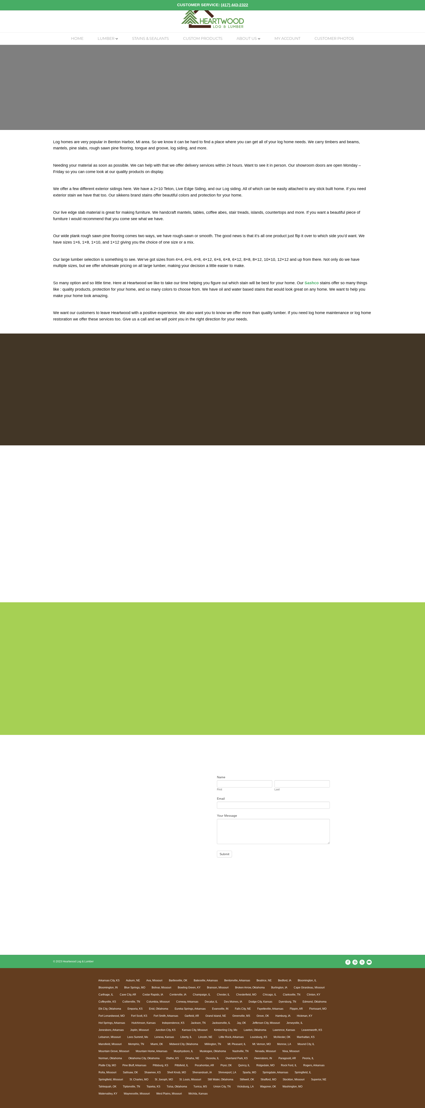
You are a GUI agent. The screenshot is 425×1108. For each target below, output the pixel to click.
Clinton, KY (313, 994)
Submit (224, 854)
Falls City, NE (243, 1008)
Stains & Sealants (150, 38)
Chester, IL (223, 994)
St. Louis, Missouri (190, 1079)
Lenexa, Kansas (164, 1037)
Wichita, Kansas (198, 1093)
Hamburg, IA (282, 1015)
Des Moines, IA (233, 1001)
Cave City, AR (128, 994)
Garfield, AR (192, 1015)
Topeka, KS (153, 1086)
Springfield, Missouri (111, 1079)
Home (77, 38)
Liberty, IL (186, 1037)
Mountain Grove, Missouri (114, 1051)
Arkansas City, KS (109, 980)
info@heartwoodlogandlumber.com (128, 828)
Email (221, 798)
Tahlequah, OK (107, 1086)
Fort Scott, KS (139, 1015)
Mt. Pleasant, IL (237, 1044)
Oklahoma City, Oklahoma (144, 1058)
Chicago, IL (269, 994)
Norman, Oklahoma (110, 1058)
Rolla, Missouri (107, 1072)
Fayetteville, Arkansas (270, 1008)
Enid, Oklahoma (158, 1008)
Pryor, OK (226, 1065)
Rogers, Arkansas (314, 1065)
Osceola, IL (212, 1058)
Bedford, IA (284, 980)
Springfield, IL (303, 1072)
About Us (247, 38)
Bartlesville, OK (178, 980)
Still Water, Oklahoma (220, 1079)
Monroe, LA (284, 1044)
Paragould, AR (287, 1058)
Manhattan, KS (306, 1037)
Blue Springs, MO (134, 987)
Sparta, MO (249, 1072)
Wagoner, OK (268, 1086)
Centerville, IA (178, 994)
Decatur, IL (211, 1001)
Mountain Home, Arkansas (151, 1051)
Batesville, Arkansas (206, 980)
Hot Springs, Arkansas (112, 1022)
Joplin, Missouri (139, 1030)
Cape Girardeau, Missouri (309, 987)
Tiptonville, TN (131, 1086)
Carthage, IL (106, 994)
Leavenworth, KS (311, 1030)
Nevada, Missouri (265, 1051)
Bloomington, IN (108, 987)
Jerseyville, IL (294, 1022)
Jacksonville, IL (221, 1022)
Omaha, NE (192, 1058)
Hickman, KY (304, 1015)
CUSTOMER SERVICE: (212, 5)
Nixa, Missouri (290, 1051)
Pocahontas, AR (204, 1065)
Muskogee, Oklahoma (213, 1051)
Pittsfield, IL (181, 1065)
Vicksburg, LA (245, 1086)
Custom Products (202, 38)
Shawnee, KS (152, 1072)
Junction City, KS (165, 1030)
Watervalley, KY (108, 1093)
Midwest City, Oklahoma (183, 1044)
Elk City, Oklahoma (110, 1008)
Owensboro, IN (263, 1058)
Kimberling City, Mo (225, 1030)
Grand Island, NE (215, 1015)
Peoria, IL (308, 1058)
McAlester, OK (282, 1037)
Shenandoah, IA (202, 1072)
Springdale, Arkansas (275, 1072)
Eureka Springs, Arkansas (190, 1008)
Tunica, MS (200, 1086)
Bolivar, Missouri (161, 987)
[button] (48, 531)
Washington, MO (292, 1086)
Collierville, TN (131, 1001)
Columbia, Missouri (158, 1001)
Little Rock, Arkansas (231, 1037)
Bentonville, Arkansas (237, 980)
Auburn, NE (133, 980)
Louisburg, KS (258, 1037)
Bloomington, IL (307, 980)
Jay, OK (241, 1022)
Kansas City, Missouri (195, 1030)
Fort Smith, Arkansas (166, 1015)
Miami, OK (157, 1044)
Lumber (106, 38)
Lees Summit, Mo (137, 1037)
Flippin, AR (296, 1008)
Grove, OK (263, 1015)
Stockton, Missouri (294, 1079)
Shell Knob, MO (176, 1072)
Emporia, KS (135, 1008)
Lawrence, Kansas (284, 1030)
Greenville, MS (241, 1015)
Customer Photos (334, 38)
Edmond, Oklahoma (314, 1001)
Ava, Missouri (154, 980)
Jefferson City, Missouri (266, 1022)
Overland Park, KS (237, 1058)
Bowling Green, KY (189, 987)
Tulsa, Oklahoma (177, 1086)
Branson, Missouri (218, 987)
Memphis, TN (136, 1044)
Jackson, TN (198, 1022)
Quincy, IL (244, 1065)
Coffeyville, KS (107, 1001)
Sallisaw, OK (130, 1072)
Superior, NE (318, 1079)
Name (221, 777)
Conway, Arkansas (187, 1001)
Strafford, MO (268, 1079)
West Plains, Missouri (169, 1093)
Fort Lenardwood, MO (112, 1015)
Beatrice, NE (264, 980)
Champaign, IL (202, 994)
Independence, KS (173, 1022)
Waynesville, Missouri (137, 1093)
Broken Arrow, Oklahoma (250, 987)
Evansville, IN (220, 1008)
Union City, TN (222, 1086)
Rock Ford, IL (289, 1065)
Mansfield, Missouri (110, 1044)
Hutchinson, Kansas (143, 1022)
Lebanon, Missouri (110, 1037)
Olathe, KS (172, 1058)
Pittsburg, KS (160, 1065)
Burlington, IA (279, 987)
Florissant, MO (317, 1008)
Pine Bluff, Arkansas (134, 1065)
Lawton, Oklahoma (255, 1030)
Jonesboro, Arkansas (111, 1030)
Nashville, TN (240, 1051)
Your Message (227, 815)
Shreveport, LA (227, 1072)
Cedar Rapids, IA (153, 994)
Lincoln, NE (205, 1037)
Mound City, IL (306, 1044)
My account (287, 38)
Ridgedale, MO (265, 1065)
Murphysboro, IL (183, 1051)
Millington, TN (213, 1044)
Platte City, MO (107, 1065)
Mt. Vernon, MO (261, 1044)
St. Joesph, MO (164, 1079)
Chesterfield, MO (246, 994)
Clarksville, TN (291, 994)
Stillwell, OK (247, 1079)
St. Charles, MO (138, 1079)
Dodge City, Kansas (260, 1001)
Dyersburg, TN (287, 1001)
